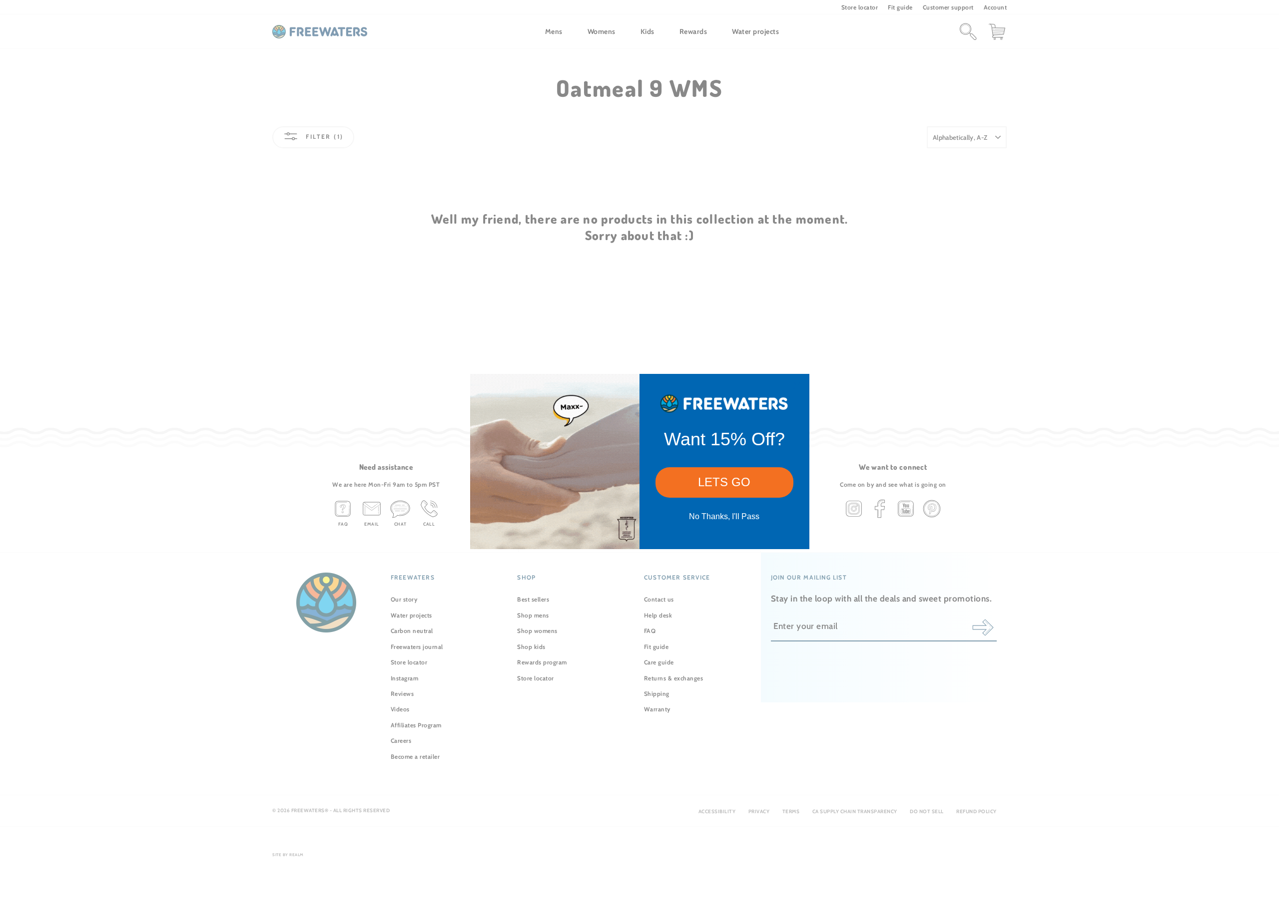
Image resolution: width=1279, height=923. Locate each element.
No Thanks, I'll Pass (724, 516)
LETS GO (724, 482)
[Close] (797, 386)
